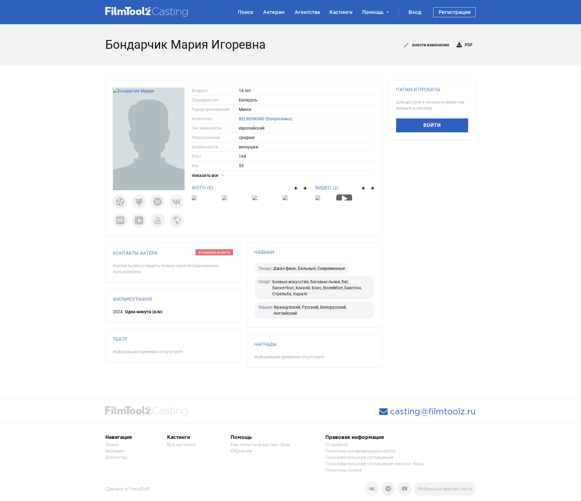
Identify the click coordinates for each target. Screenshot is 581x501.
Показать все (205, 175)
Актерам (274, 12)
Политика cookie (343, 470)
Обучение (241, 451)
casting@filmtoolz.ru (432, 411)
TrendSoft (139, 488)
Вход (415, 12)
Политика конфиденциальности (360, 451)
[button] (295, 187)
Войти (432, 125)
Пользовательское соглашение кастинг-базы (374, 463)
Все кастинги (181, 444)
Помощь (372, 12)
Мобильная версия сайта (445, 488)
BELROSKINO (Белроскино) (265, 118)
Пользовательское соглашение (359, 457)
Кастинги (341, 12)
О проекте (336, 444)
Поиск (245, 12)
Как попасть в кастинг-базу (260, 444)
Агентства (307, 12)
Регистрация (454, 12)
